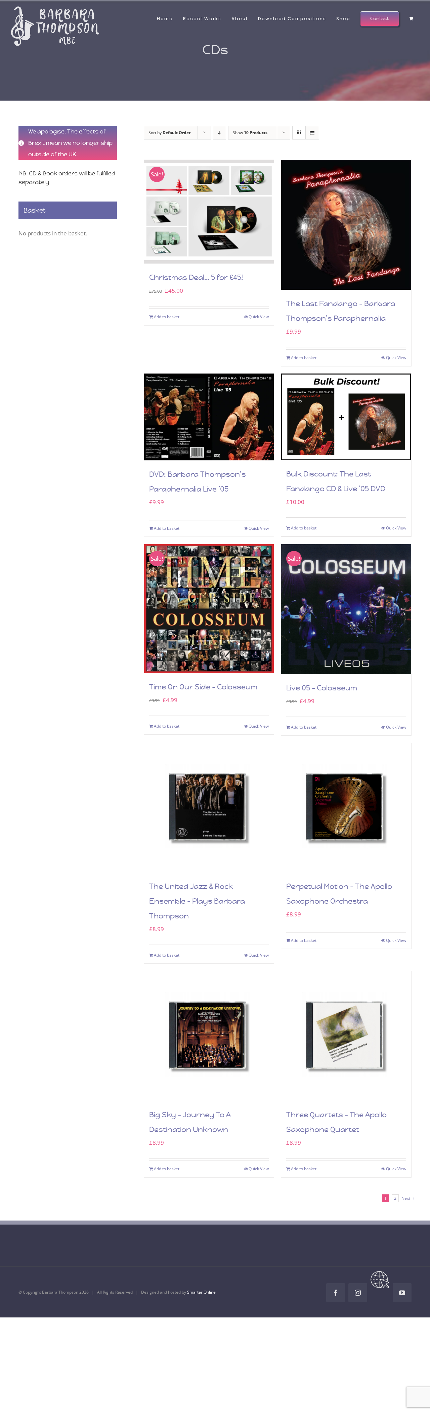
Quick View (259, 317)
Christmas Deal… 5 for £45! (196, 277)
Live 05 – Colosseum (321, 687)
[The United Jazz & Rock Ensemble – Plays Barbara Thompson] (209, 808)
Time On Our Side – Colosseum (203, 686)
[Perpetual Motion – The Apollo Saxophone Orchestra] (346, 808)
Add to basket (166, 317)
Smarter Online (201, 1292)
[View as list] (312, 132)
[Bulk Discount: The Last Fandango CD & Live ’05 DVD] (346, 417)
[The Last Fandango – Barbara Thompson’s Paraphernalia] (346, 225)
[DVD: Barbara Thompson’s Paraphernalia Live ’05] (209, 417)
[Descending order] (219, 132)
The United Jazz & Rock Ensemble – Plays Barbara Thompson (197, 901)
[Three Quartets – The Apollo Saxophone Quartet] (346, 1036)
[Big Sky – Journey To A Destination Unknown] (209, 1036)
